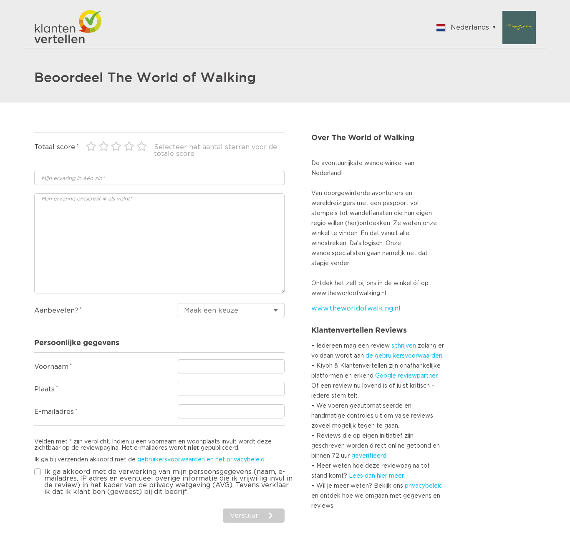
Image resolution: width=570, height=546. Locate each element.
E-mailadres (54, 411)
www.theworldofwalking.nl (356, 308)
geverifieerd (368, 456)
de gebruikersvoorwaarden (404, 356)
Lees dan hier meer (376, 476)
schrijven (403, 346)
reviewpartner (417, 376)
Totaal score (54, 147)
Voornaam (51, 366)
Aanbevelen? (56, 310)
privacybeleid (424, 486)
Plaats (44, 389)
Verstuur (244, 515)
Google (385, 376)
